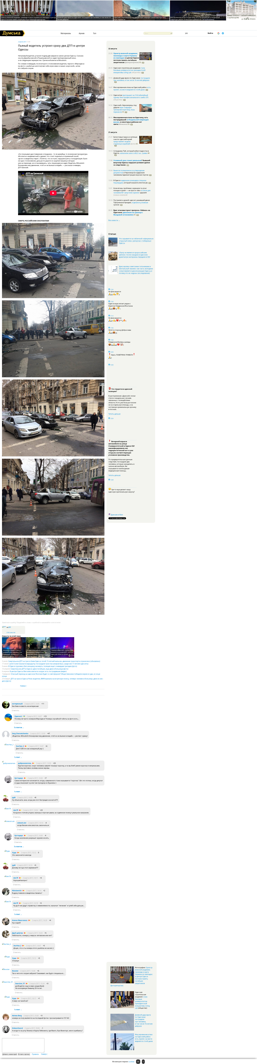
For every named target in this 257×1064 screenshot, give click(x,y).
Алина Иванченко (19, 920)
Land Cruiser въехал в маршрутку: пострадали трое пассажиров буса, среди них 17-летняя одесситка (48, 664)
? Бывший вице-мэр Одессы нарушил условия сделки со (131, 162)
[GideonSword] (6, 1032)
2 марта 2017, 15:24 (37, 983)
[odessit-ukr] (10, 821)
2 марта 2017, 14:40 (35, 778)
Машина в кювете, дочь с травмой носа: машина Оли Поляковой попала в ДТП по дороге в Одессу (12, 653)
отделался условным (140, 202)
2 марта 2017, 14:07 (34, 716)
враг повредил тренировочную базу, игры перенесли (124, 109)
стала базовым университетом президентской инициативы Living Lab (129, 70)
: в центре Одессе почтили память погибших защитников (126, 60)
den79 (15, 810)
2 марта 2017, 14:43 (35, 933)
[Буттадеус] (8, 782)
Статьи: (112, 233)
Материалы (66, 33)
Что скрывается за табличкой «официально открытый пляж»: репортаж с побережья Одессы (136, 240)
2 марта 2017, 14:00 (24, 797)
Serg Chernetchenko (20, 733)
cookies (131, 1061)
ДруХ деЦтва (17, 933)
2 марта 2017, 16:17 (28, 998)
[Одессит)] (8, 720)
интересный (17, 704)
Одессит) (18, 716)
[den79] (8, 809)
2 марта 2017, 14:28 (39, 920)
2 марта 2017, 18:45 (32, 1028)
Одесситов (117, 95)
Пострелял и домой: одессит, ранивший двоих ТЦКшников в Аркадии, (131, 201)
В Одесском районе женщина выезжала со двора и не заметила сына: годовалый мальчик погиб (37, 653)
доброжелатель (24, 763)
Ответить (15, 710)
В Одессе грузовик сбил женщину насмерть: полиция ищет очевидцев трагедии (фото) (42, 666)
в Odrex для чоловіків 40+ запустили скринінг (131, 191)
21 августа (112, 132)
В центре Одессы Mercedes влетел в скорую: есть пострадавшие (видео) (38, 671)
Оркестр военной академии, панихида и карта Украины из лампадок (125, 55)
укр (186, 33)
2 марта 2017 (22, 42)
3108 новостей (11, 632)
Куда (14, 852)
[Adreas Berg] (6, 1020)
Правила (35, 1054)
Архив (81, 33)
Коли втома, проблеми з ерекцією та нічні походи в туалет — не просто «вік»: (129, 189)
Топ (94, 33)
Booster (15, 971)
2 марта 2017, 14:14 (33, 890)
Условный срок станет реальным (127, 160)
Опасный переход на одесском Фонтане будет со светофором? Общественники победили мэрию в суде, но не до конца (51, 675)
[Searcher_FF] (7, 982)
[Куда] (7, 851)
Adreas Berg (17, 1015)
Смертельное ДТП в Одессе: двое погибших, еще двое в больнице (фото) (39, 669)
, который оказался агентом (135, 183)
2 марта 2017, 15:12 (28, 852)
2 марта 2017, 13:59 (43, 763)
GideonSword (17, 1028)
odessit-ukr (21, 823)
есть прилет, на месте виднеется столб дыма (132, 88)
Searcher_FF (20, 983)
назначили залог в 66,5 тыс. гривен (133, 153)
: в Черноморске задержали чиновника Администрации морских (130, 174)
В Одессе (117, 180)
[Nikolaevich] (6, 895)
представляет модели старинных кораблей (122, 142)
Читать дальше (114, 414)
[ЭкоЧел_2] (9, 745)
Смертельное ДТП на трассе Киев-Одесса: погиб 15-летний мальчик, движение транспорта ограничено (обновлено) (54, 661)
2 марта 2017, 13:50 (37, 733)
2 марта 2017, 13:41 (31, 704)
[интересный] (6, 708)
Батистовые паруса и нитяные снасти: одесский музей (125, 138)
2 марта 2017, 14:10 (35, 823)
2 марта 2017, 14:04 (30, 810)
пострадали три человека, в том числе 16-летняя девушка (131, 79)
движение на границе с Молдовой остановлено (128, 213)
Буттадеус (19, 778)
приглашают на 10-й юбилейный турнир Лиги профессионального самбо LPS (130, 96)
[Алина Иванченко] (6, 925)
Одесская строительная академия (127, 68)
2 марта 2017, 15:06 (27, 971)
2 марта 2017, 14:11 (30, 878)
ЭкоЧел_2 (20, 746)
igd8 (13, 797)
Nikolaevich (17, 890)
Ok (138, 1061)
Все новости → (114, 220)
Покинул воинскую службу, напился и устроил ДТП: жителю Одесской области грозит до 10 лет (62, 653)
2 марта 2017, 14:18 (30, 903)
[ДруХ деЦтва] (6, 937)
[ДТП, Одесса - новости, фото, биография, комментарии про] (4, 627)
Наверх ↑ (23, 686)
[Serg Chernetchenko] (6, 738)
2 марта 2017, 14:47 (36, 746)
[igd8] (6, 802)
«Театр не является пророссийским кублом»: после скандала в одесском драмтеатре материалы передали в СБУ (134, 254)
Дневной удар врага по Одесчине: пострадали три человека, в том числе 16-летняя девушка (143, 1020)
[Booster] (6, 969)
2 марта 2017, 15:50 (31, 1015)
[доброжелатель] (9, 763)
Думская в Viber (117, 515)
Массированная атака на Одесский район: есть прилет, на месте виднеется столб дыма (144, 1037)
